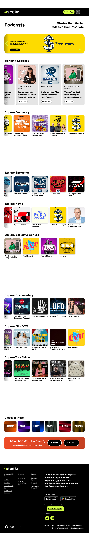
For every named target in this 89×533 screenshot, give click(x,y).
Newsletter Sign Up (55, 509)
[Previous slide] (6, 43)
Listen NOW (14, 50)
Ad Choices (61, 525)
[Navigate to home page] (11, 12)
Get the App (68, 12)
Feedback (34, 483)
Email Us (71, 442)
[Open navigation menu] (83, 12)
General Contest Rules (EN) (22, 483)
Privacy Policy (49, 525)
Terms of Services (75, 525)
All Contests (21, 478)
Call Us (54, 442)
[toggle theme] (78, 12)
